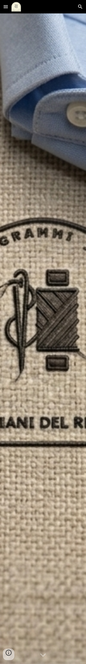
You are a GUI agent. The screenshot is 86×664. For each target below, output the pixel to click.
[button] (5, 6)
